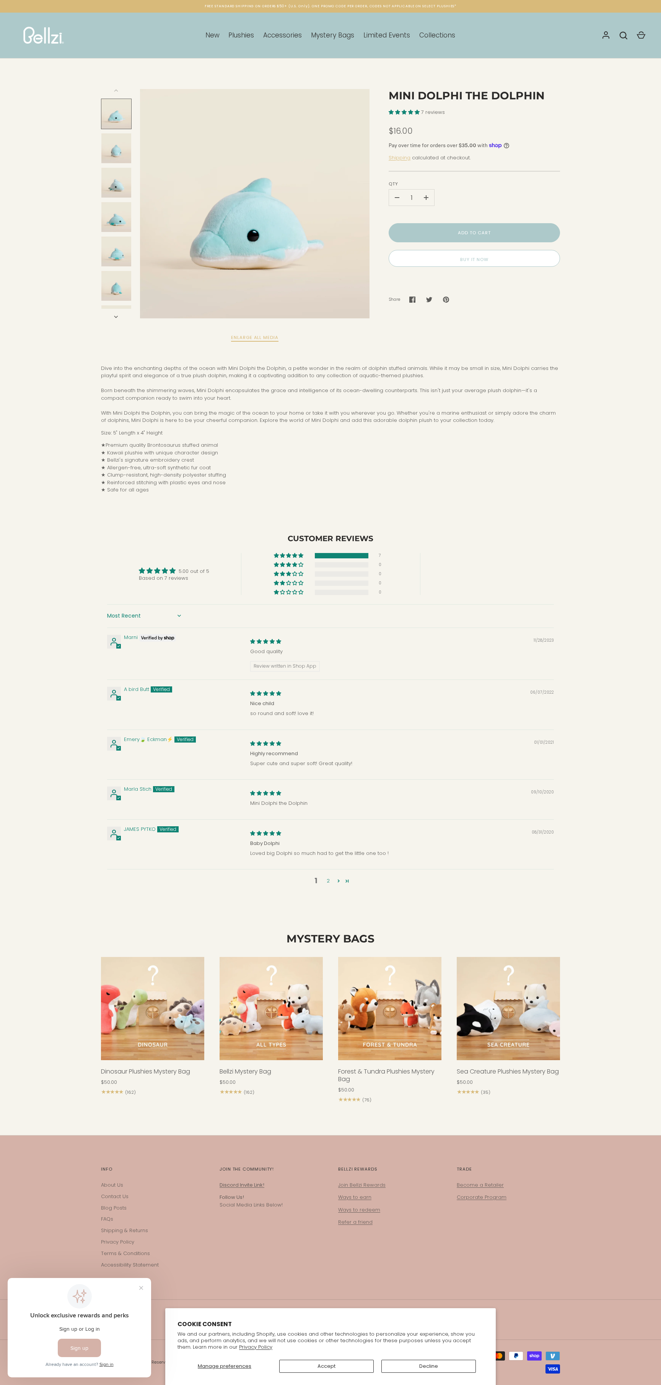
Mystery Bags (332, 35)
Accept (326, 1366)
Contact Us (115, 1196)
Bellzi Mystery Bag (245, 1071)
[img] (265, 641)
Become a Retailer (480, 1185)
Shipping (399, 157)
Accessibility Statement (130, 1264)
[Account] (606, 35)
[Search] (623, 35)
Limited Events (386, 35)
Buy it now (474, 259)
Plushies (241, 35)
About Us (112, 1185)
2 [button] (328, 880)
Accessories (282, 35)
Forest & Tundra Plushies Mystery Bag (386, 1075)
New (212, 35)
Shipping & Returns (124, 1230)
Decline (428, 1366)
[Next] (116, 316)
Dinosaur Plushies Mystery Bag (145, 1071)
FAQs (107, 1219)
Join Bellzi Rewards (362, 1185)
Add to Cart (474, 233)
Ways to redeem (359, 1209)
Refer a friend (355, 1222)
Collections (437, 35)
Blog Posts (114, 1207)
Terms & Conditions (125, 1253)
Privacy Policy (255, 1347)
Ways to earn (354, 1197)
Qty (393, 184)
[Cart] (641, 35)
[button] (405, 112)
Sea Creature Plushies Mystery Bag (508, 1071)
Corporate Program (481, 1197)
